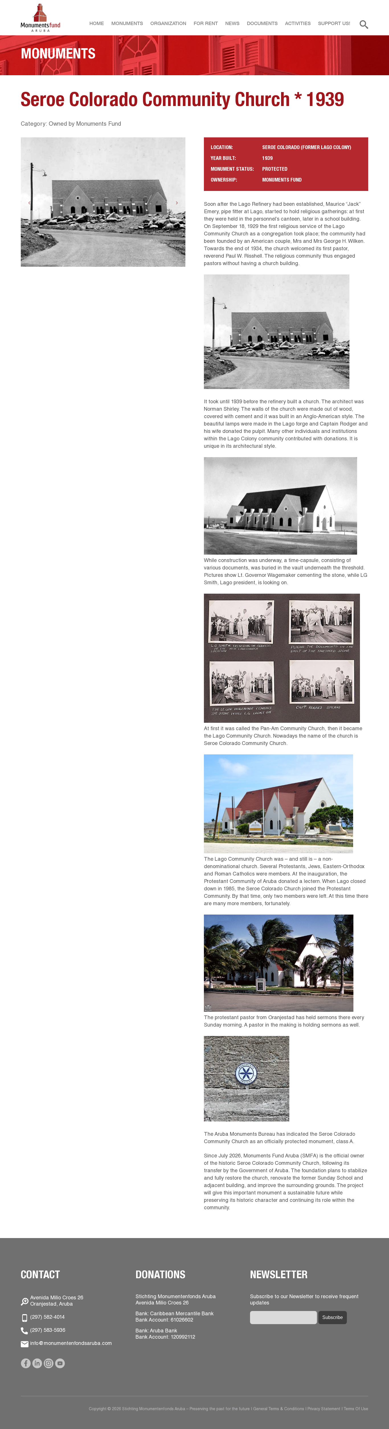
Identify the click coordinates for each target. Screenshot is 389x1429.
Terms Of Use (355, 1409)
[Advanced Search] (364, 27)
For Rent (206, 24)
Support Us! (334, 24)
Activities (298, 24)
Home (96, 24)
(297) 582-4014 (47, 1317)
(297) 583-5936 (47, 1330)
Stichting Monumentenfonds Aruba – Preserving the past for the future (40, 17)
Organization (168, 24)
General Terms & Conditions (278, 1409)
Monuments (127, 24)
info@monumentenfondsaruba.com (71, 1343)
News (232, 24)
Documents (262, 24)
